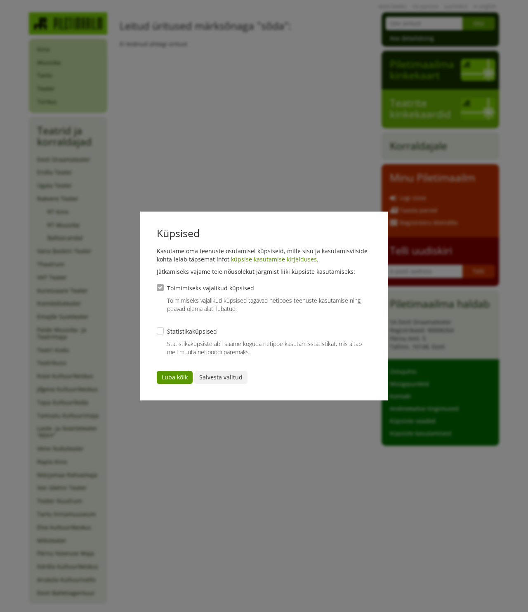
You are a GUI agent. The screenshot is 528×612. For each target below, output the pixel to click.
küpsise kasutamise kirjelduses (274, 259)
